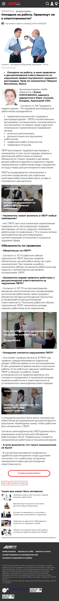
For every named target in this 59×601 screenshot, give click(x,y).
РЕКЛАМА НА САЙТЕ (25, 551)
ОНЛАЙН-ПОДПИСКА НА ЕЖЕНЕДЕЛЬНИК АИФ (20, 555)
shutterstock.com (8, 67)
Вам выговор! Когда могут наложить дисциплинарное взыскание (28, 505)
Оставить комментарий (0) (29, 473)
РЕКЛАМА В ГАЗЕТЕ (43, 551)
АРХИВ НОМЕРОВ (9, 551)
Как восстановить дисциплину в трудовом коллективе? (28, 332)
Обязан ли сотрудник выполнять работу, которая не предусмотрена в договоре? (30, 531)
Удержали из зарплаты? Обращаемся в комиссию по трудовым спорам (30, 522)
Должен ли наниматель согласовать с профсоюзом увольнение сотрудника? (30, 513)
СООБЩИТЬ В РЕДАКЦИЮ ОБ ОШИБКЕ (17, 558)
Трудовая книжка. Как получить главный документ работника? (30, 496)
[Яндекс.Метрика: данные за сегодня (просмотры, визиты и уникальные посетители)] (17, 589)
